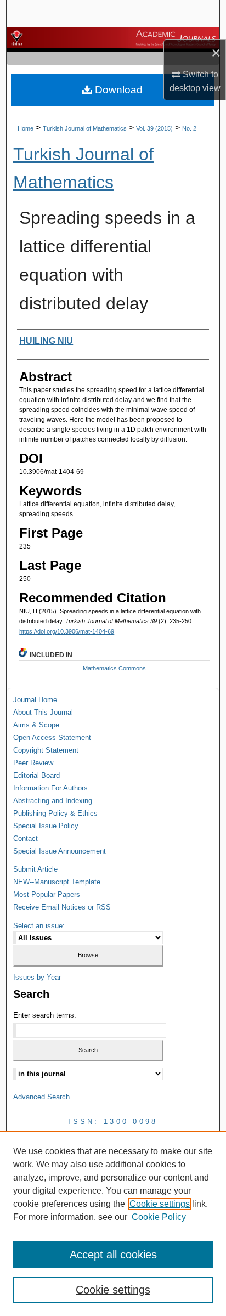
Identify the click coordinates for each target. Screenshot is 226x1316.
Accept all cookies (113, 1255)
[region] (113, 1223)
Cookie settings (159, 1203)
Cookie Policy (159, 1217)
